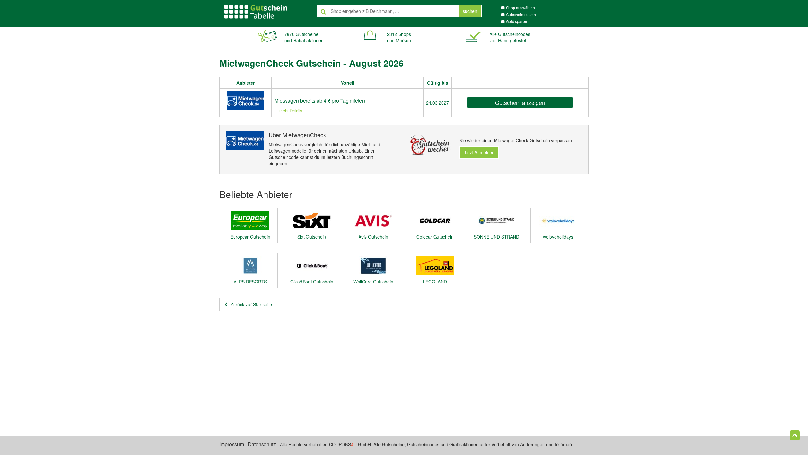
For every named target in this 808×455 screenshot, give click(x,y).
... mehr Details (288, 110)
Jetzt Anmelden (479, 152)
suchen (470, 11)
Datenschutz (262, 444)
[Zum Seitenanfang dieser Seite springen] (795, 435)
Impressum (231, 444)
